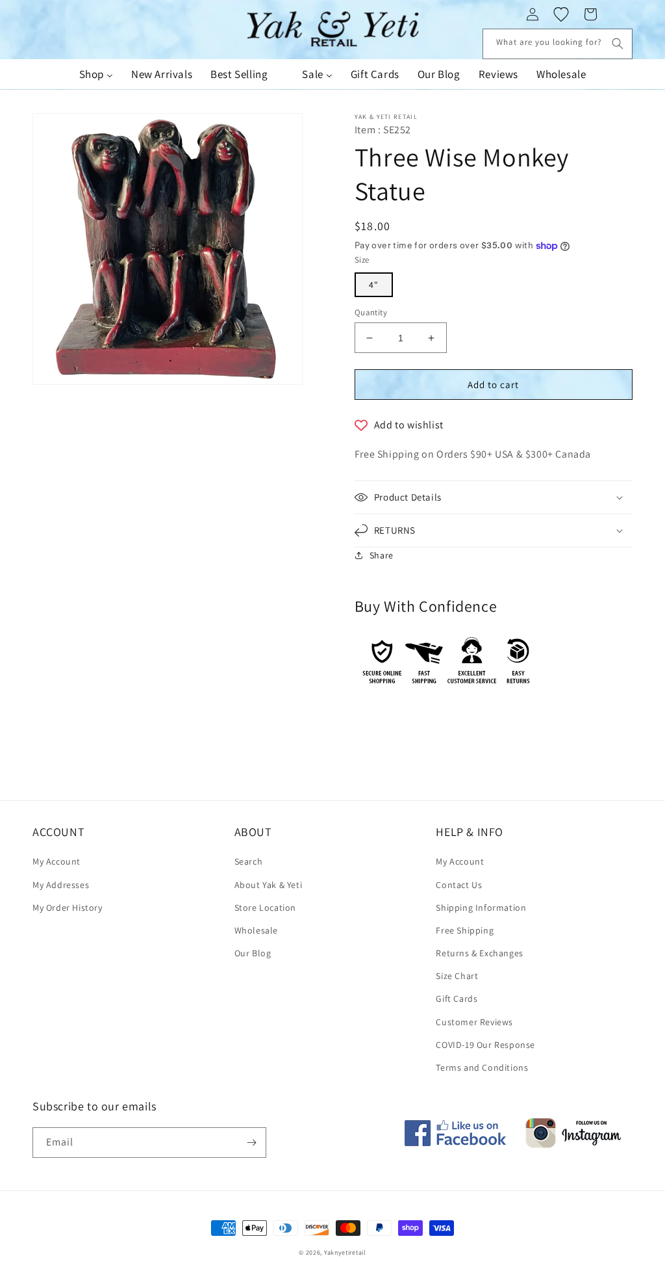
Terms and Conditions (482, 1067)
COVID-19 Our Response (485, 1045)
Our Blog (252, 953)
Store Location (265, 907)
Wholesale (256, 930)
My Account (56, 861)
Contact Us (459, 885)
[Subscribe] (251, 1142)
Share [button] (382, 555)
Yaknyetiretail (345, 1252)
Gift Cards (456, 998)
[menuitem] (96, 74)
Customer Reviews (474, 1022)
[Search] (617, 43)
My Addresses (60, 885)
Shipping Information (481, 907)
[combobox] (557, 44)
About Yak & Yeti (268, 885)
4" (374, 285)
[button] (494, 497)
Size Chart (457, 976)
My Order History (67, 907)
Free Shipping (465, 930)
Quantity (371, 312)
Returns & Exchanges (479, 953)
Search (248, 861)
